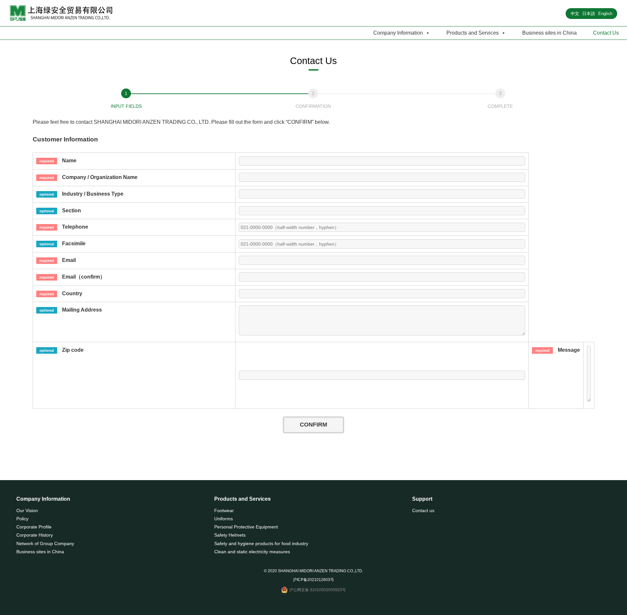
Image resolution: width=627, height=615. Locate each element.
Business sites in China (549, 33)
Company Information (398, 33)
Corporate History (34, 535)
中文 (575, 13)
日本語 (588, 13)
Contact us (423, 510)
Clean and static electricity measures (252, 551)
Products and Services (472, 33)
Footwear (224, 510)
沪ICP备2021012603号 (313, 579)
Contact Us (606, 33)
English (605, 13)
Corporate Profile (34, 526)
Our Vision (27, 510)
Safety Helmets (230, 535)
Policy (22, 518)
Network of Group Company (45, 543)
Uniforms (223, 518)
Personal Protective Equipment (246, 526)
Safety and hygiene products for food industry (261, 543)
